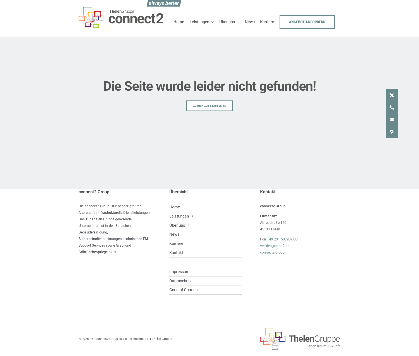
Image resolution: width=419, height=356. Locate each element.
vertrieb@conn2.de (274, 246)
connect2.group (272, 252)
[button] (392, 95)
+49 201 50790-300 (282, 239)
